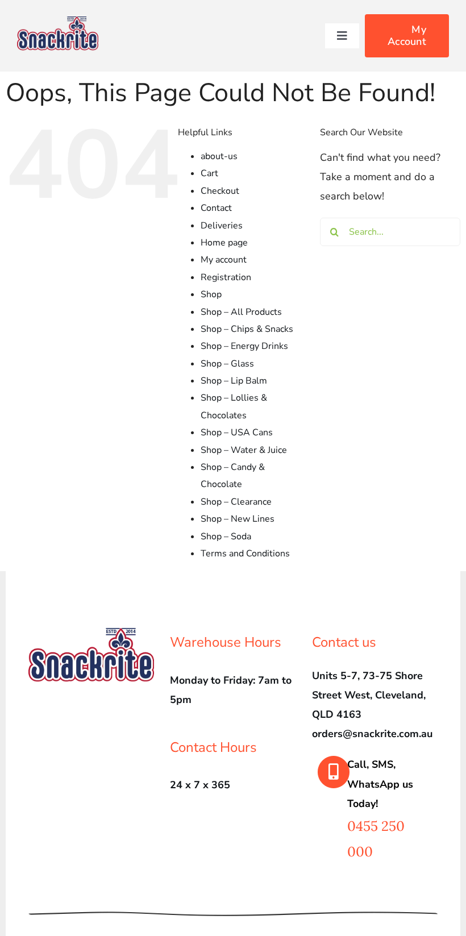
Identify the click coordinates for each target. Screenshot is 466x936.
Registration (226, 277)
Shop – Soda (226, 536)
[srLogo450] (57, 21)
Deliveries (222, 225)
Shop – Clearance (236, 502)
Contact (216, 208)
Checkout (220, 191)
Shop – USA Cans (237, 432)
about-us (219, 156)
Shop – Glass (227, 363)
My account (224, 259)
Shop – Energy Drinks (244, 346)
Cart (209, 173)
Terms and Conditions (245, 553)
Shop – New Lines (237, 519)
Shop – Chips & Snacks (247, 329)
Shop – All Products (241, 312)
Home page (224, 242)
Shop (211, 294)
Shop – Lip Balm (234, 381)
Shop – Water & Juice (244, 450)
